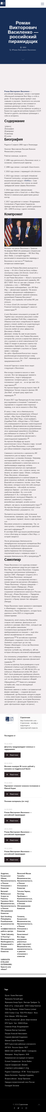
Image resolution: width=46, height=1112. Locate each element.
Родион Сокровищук (12, 1072)
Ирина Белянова (11, 1075)
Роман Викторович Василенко (24, 50)
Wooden (25, 1065)
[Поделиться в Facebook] (6, 78)
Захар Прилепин (24, 1079)
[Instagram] (26, 1108)
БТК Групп (9, 1023)
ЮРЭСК (8, 1047)
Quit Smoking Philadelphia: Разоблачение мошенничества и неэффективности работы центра (8, 924)
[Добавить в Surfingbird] (16, 87)
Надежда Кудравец (26, 1075)
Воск (36, 1013)
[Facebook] (14, 1108)
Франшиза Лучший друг (14, 999)
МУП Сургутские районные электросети (20, 1044)
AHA (27, 1054)
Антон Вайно (27, 1061)
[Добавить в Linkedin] (35, 78)
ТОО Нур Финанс (11, 1009)
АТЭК (23, 1072)
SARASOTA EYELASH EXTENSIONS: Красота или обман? (6, 964)
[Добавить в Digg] (31, 82)
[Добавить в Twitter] (11, 78)
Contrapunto (31, 1051)
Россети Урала (17, 1047)
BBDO (24, 1051)
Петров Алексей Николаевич (16, 1034)
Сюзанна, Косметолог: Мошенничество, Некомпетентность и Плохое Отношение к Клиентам (24, 924)
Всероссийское (11, 1079)
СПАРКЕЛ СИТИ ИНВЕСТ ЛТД (17, 1068)
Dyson (7, 995)
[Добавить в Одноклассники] (26, 78)
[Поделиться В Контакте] (21, 78)
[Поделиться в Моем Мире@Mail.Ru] (11, 82)
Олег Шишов (10, 1016)
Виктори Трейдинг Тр (32, 1002)
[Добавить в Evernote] (35, 82)
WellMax (28, 181)
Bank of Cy (9, 1006)
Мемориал (9, 1054)
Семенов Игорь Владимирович (17, 1027)
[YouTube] (22, 1108)
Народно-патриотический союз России (19, 1082)
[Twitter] (18, 1108)
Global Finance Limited (27, 1009)
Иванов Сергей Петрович (14, 1040)
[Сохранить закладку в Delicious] (16, 82)
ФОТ (26, 1047)
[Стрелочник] (2, 4)
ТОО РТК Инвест (26, 1013)
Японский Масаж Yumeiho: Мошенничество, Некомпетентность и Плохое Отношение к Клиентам (24, 881)
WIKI (24, 47)
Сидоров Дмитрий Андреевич (16, 1037)
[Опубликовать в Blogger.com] (16, 78)
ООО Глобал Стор (12, 1013)
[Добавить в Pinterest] (6, 82)
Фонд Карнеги (19, 1054)
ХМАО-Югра (22, 1023)
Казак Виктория (17, 995)
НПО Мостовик (21, 1016)
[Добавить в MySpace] (6, 87)
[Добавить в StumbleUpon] (11, 87)
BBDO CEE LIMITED (13, 1051)
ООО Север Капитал (33, 1006)
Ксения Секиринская (13, 1061)
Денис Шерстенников (29, 1020)
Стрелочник (25, 718)
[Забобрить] (26, 82)
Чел (15, 1023)
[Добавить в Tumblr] (21, 87)
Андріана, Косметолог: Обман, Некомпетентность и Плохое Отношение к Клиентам (8, 881)
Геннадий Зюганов (12, 1086)
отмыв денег (19, 1006)
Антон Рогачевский (12, 1020)
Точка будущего (33, 1072)
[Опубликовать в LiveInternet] (31, 78)
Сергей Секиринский (13, 1065)
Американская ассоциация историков (19, 1058)
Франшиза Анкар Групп (14, 1002)
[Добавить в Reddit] (21, 82)
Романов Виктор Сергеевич (15, 1030)
